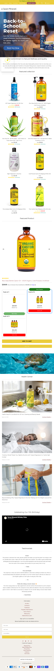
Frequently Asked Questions (27, 609)
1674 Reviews (43, 179)
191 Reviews (42, 108)
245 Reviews (42, 144)
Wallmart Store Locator (27, 615)
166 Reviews (17, 177)
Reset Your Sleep (13, 48)
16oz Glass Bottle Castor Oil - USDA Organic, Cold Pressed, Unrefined (25, 281)
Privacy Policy (27, 649)
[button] (5, 278)
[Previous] (3, 249)
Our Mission (27, 605)
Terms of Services (27, 650)
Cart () (48, 3)
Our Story (15, 3)
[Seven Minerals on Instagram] (31, 641)
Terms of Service (27, 611)
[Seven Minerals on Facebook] (23, 641)
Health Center (31, 3)
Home (5, 3)
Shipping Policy (27, 645)
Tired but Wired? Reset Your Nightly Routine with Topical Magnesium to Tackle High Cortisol (26, 456)
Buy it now (27, 346)
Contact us (27, 652)
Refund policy (27, 613)
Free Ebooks (27, 607)
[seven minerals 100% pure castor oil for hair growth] (26, 249)
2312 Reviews (17, 144)
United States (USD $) (26, 659)
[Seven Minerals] (27, 9)
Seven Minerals (28, 663)
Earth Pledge (22, 3)
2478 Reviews (43, 212)
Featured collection (27, 72)
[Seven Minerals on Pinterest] (28, 641)
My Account (27, 653)
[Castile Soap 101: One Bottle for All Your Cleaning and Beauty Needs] (27, 396)
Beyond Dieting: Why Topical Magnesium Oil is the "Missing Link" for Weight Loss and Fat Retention (26, 498)
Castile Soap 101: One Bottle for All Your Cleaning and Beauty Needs (21, 414)
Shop (10, 3)
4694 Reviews (17, 107)
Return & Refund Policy (27, 647)
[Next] (49, 249)
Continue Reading (46, 417)
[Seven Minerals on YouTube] (26, 641)
